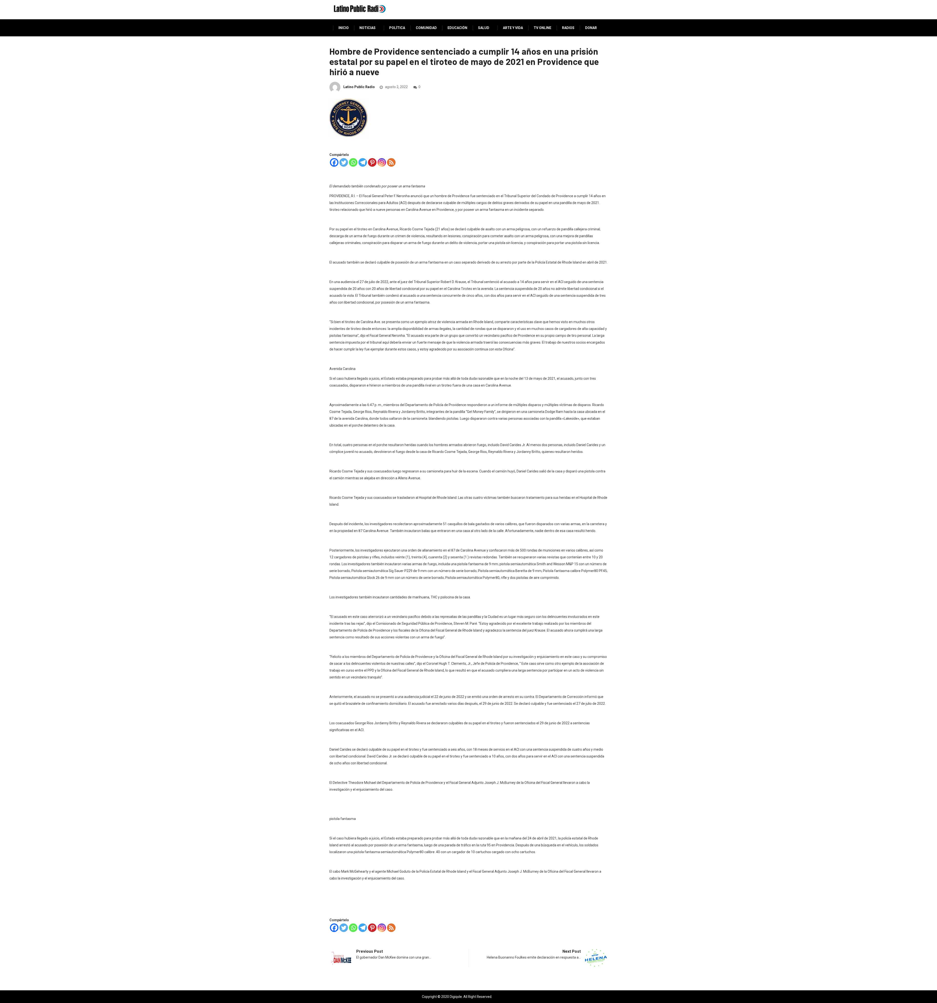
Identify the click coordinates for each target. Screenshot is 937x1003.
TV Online (542, 28)
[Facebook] (334, 162)
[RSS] (391, 162)
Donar (591, 28)
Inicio (343, 28)
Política (397, 28)
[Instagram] (381, 162)
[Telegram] (362, 162)
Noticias (367, 28)
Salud (483, 28)
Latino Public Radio (359, 87)
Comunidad (426, 28)
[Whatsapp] (353, 162)
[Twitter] (343, 162)
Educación (457, 28)
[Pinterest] (372, 162)
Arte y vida (513, 28)
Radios (568, 28)
